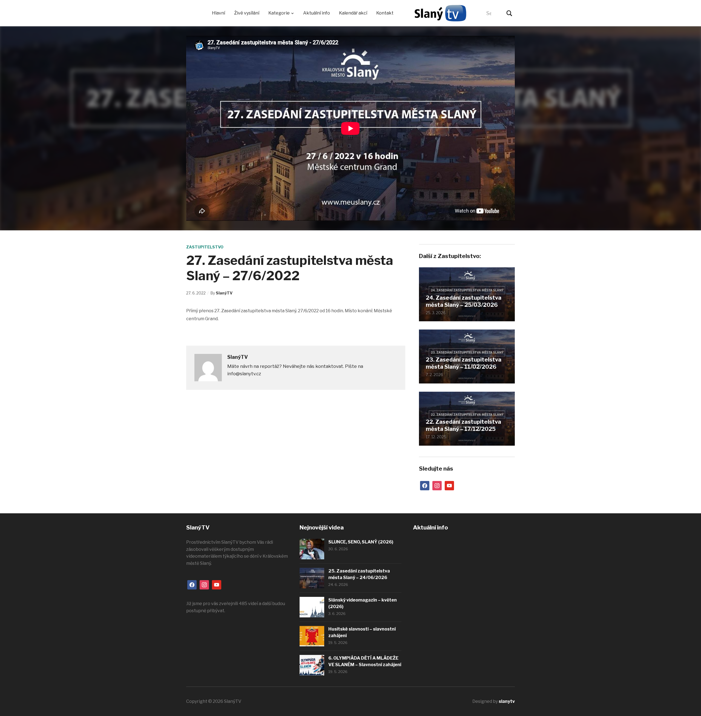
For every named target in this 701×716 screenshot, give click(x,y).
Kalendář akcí (353, 13)
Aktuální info (316, 13)
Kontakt (384, 13)
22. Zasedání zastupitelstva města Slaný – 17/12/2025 (463, 425)
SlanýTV (224, 293)
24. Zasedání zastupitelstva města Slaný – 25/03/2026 (463, 301)
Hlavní (218, 13)
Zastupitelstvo (204, 247)
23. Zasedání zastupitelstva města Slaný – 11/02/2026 (463, 363)
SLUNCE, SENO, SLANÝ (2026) (360, 542)
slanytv (507, 701)
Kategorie (279, 13)
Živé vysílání (246, 13)
